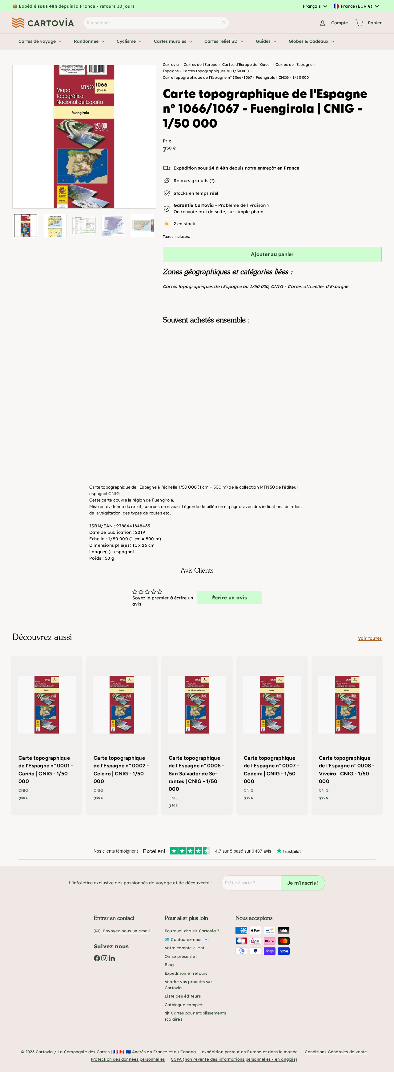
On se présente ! (181, 956)
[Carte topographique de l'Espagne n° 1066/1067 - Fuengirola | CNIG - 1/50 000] (272, 360)
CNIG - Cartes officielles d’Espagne (309, 286)
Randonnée (87, 41)
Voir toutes (370, 638)
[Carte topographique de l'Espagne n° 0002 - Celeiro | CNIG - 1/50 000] (121, 732)
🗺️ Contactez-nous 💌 (187, 939)
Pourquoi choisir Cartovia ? (192, 930)
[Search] (223, 23)
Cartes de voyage (37, 41)
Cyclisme (127, 41)
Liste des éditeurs (183, 996)
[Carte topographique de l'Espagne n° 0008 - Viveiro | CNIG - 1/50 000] (347, 732)
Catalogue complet (184, 1004)
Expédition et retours (186, 973)
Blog (169, 964)
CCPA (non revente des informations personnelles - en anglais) (234, 1059)
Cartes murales (170, 41)
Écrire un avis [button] (229, 597)
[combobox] (315, 6)
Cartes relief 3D (221, 41)
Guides (264, 41)
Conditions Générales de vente (336, 1051)
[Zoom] (84, 136)
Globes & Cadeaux (309, 41)
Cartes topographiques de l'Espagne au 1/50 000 (215, 286)
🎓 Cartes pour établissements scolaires (195, 1016)
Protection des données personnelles (128, 1059)
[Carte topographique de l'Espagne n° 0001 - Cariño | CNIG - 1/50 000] (46, 732)
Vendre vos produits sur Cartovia (188, 984)
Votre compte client (184, 947)
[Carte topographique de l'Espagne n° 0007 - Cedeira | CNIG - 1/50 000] (272, 732)
